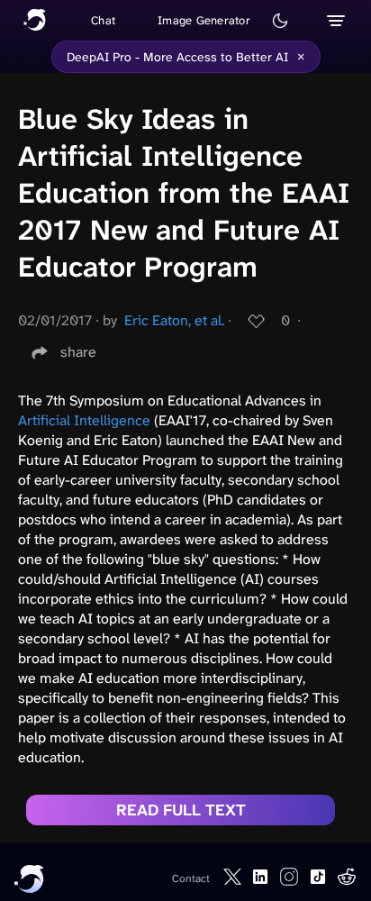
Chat (103, 20)
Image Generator (204, 20)
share (78, 351)
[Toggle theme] (280, 20)
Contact (191, 878)
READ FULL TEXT (181, 810)
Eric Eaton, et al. (174, 320)
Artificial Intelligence (84, 420)
